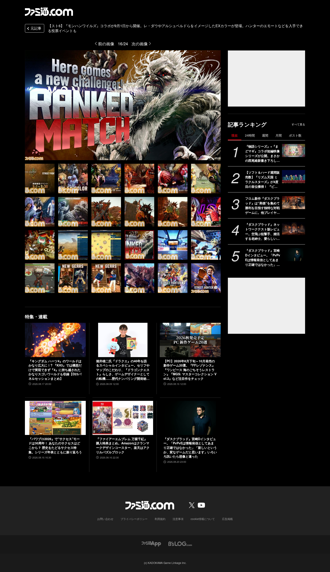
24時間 (250, 135)
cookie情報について (203, 519)
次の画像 (140, 43)
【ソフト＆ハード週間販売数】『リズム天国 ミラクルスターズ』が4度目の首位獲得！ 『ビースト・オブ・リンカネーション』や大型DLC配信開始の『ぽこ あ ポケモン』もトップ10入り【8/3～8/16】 (262, 179)
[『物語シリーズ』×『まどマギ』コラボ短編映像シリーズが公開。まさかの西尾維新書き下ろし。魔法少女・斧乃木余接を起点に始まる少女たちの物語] (293, 150)
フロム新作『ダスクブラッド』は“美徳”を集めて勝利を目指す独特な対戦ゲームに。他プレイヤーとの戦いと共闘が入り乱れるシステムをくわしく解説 (262, 205)
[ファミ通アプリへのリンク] (151, 543)
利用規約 (160, 519)
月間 (278, 135)
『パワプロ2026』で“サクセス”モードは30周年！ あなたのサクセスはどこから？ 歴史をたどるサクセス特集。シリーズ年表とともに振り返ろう (55, 445)
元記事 (36, 28)
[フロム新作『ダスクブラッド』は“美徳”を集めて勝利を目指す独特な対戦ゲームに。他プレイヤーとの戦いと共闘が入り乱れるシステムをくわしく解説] (293, 202)
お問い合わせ (105, 519)
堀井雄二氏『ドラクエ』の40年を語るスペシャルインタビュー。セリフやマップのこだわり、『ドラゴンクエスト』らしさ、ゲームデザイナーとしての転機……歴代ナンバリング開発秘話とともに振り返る (123, 370)
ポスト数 (295, 135)
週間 (265, 135)
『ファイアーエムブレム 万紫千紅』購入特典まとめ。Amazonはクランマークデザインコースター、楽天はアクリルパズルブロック (123, 445)
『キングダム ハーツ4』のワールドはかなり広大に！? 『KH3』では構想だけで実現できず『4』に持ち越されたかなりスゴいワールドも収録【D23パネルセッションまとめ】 (55, 370)
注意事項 (178, 519)
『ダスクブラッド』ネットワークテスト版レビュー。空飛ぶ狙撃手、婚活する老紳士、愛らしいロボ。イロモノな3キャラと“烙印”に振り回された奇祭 (262, 231)
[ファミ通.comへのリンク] (49, 11)
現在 (234, 135)
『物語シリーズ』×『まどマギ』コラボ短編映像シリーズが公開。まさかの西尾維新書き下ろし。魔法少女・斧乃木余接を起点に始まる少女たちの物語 (262, 153)
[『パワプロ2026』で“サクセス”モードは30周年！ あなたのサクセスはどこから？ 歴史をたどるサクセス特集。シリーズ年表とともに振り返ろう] (55, 418)
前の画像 (106, 43)
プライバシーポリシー (134, 519)
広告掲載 (227, 519)
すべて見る (298, 124)
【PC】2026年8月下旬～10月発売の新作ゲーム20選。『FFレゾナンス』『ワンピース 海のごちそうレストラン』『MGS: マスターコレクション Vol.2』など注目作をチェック (189, 370)
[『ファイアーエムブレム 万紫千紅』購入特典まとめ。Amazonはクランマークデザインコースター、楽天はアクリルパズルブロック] (122, 418)
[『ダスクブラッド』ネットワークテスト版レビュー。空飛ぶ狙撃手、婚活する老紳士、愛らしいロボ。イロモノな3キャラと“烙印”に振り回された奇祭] (293, 228)
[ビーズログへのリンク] (180, 543)
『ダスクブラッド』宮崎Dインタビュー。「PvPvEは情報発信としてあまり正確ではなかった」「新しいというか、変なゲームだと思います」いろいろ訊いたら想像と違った (262, 257)
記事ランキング (247, 124)
